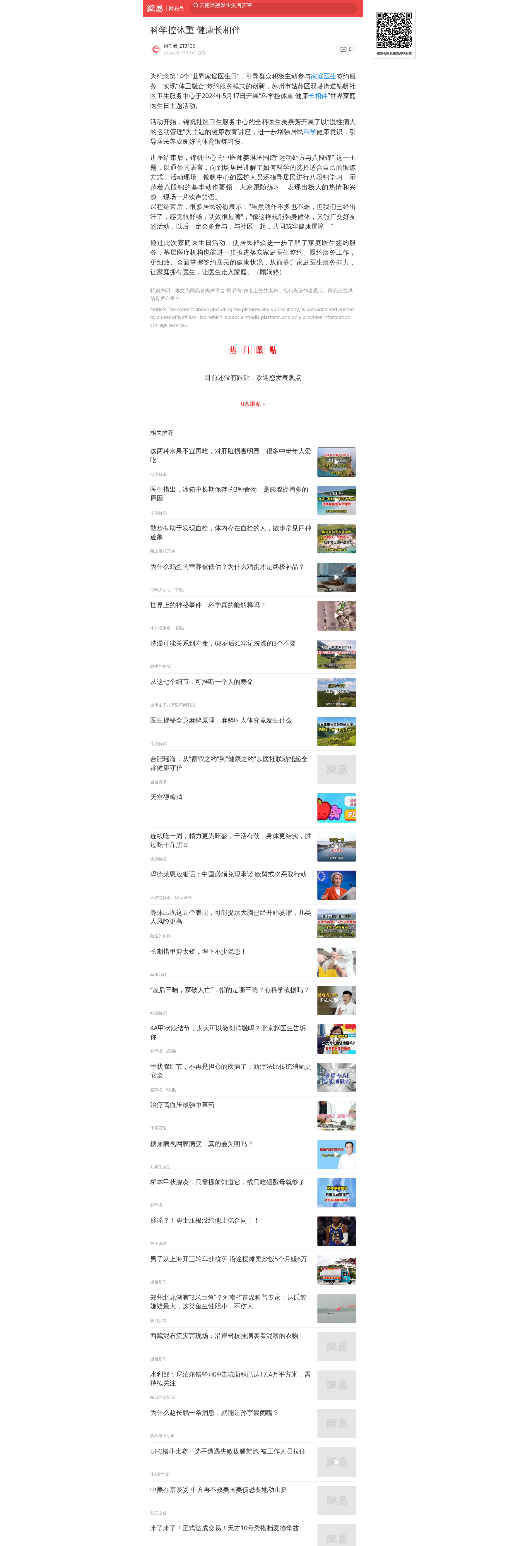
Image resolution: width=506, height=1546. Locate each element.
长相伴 (318, 95)
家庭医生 (323, 76)
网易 (154, 8)
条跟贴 (251, 404)
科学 (310, 131)
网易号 (176, 8)
